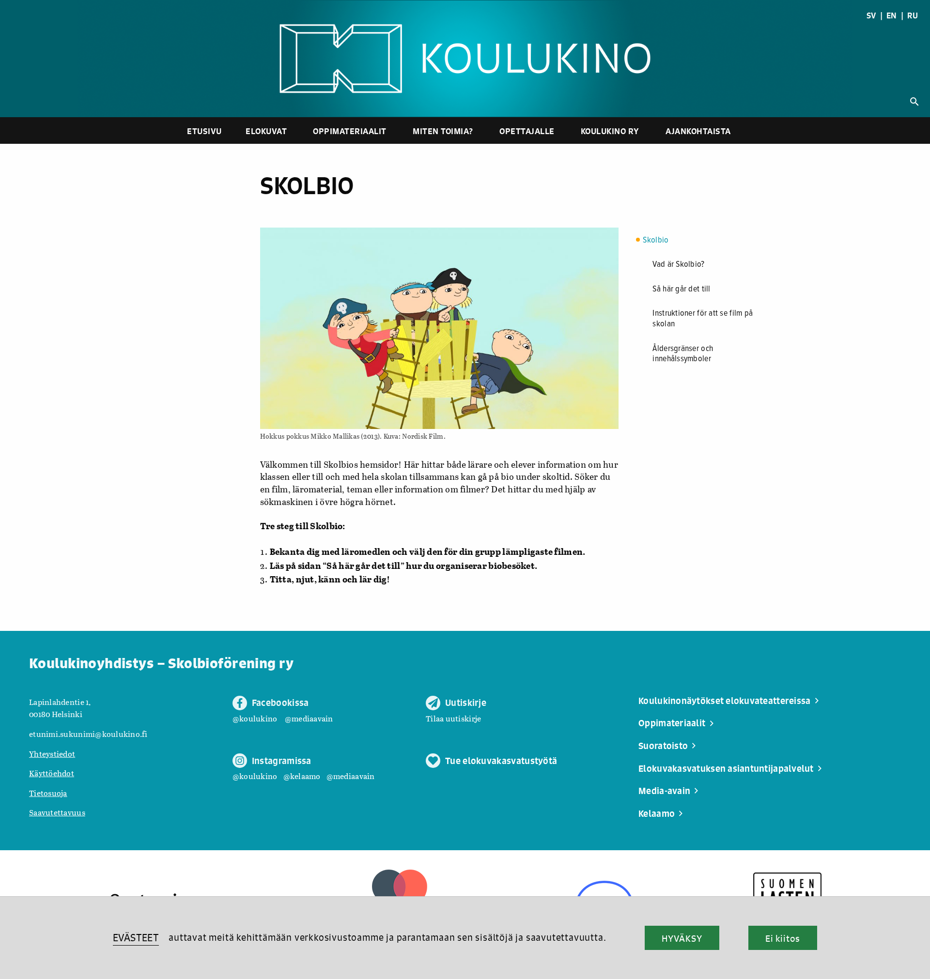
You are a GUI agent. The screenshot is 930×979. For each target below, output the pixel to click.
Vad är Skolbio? (678, 264)
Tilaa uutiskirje (453, 718)
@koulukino (255, 718)
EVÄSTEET (136, 938)
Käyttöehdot (51, 773)
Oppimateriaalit (350, 131)
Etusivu (204, 131)
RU (912, 15)
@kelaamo (302, 775)
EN (891, 15)
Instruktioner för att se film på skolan (702, 319)
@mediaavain (309, 718)
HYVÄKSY (682, 938)
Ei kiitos (782, 938)
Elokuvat (266, 131)
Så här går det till (681, 289)
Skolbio (655, 240)
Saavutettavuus (57, 812)
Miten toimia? (443, 131)
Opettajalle (527, 131)
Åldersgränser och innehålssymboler (682, 354)
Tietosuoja (48, 792)
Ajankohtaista (698, 131)
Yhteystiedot (52, 753)
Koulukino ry (610, 131)
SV (871, 15)
